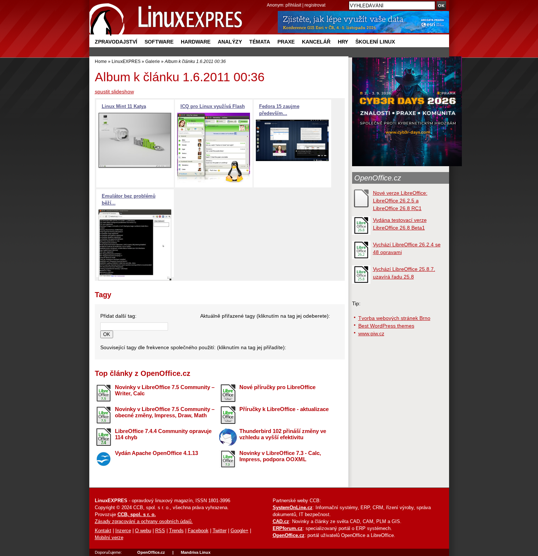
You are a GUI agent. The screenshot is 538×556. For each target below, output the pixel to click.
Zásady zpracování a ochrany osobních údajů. (144, 521)
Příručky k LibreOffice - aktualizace (284, 409)
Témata (259, 42)
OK (106, 334)
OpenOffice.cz (377, 178)
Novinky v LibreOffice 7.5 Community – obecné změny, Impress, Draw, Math (164, 412)
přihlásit (293, 5)
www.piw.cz (371, 333)
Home (101, 61)
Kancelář (316, 42)
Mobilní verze (109, 537)
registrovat (315, 5)
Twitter (220, 530)
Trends (176, 530)
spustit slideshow (114, 91)
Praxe (286, 42)
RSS (160, 530)
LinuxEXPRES (126, 61)
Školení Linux (375, 42)
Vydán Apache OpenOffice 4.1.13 (156, 453)
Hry (343, 42)
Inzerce (123, 530)
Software (159, 42)
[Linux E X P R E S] (166, 18)
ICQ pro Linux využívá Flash (212, 106)
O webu (143, 530)
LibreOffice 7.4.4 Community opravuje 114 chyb (163, 434)
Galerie (152, 61)
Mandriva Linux (195, 552)
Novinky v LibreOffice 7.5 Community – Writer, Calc (164, 390)
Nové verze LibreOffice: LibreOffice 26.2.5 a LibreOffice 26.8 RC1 (400, 200)
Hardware (195, 42)
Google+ (240, 530)
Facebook (198, 530)
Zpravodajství (116, 42)
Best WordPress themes (386, 326)
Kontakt (103, 530)
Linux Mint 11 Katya (124, 106)
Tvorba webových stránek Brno (394, 318)
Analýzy (230, 42)
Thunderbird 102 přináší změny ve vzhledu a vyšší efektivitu (282, 434)
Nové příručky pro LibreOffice (277, 387)
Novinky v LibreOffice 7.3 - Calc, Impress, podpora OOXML (280, 456)
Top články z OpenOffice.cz (142, 373)
